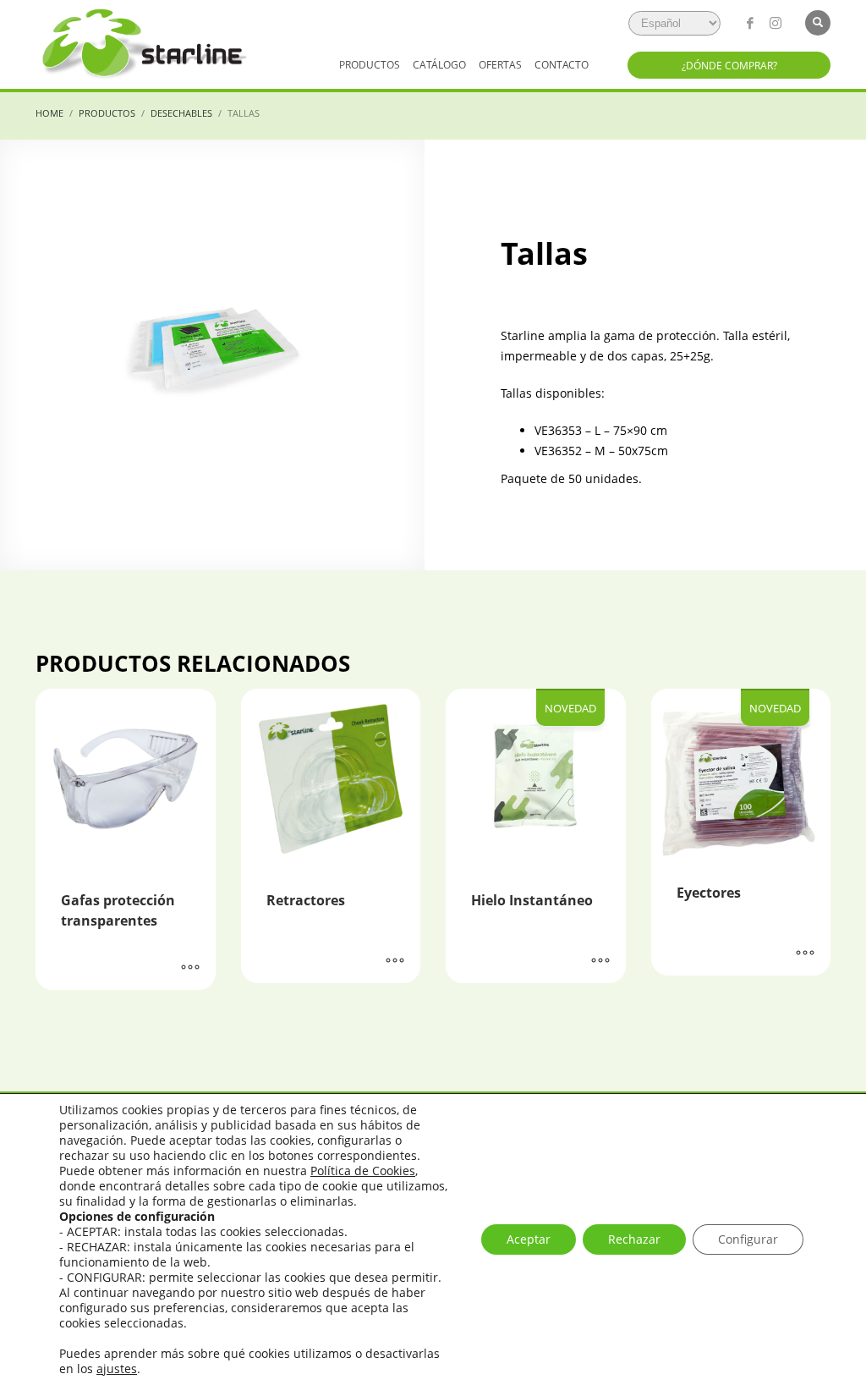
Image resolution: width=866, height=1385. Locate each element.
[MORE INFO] (190, 969)
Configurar (748, 1239)
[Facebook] (750, 23)
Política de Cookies (362, 1170)
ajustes (116, 1369)
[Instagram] (775, 23)
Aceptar (529, 1239)
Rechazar (634, 1239)
